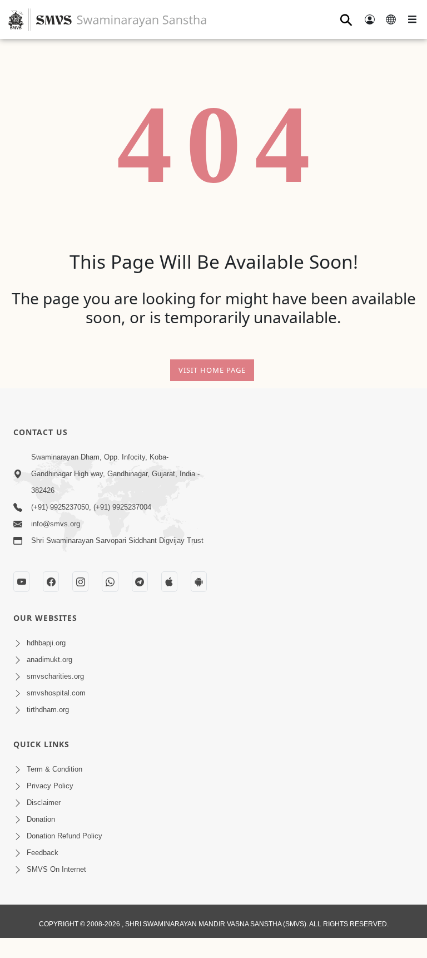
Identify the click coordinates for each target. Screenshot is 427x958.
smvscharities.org (55, 676)
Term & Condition (54, 769)
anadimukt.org (49, 659)
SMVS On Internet (56, 869)
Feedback (42, 852)
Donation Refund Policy (64, 836)
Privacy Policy (50, 786)
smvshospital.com (56, 693)
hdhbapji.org (46, 643)
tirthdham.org (48, 709)
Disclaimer (44, 802)
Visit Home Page (212, 370)
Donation (41, 819)
